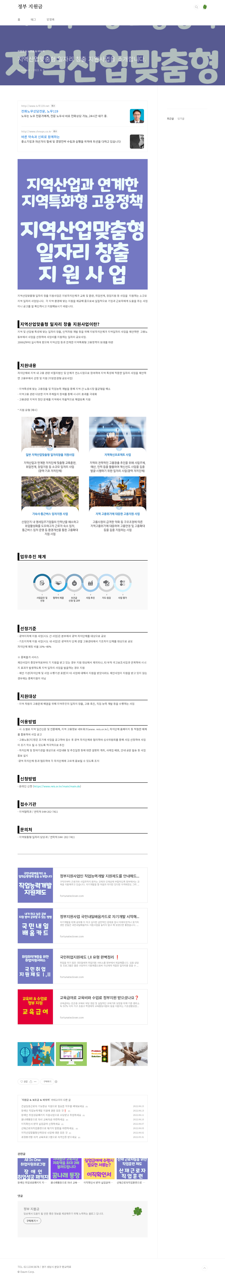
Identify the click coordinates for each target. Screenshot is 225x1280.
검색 (196, 7)
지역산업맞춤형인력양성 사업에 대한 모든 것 (44, 1132)
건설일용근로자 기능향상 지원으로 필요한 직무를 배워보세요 (52, 1106)
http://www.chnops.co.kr (36, 131)
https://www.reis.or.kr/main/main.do (57, 786)
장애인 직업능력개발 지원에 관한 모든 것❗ (44, 1110)
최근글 (170, 118)
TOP (204, 1268)
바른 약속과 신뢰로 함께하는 (40, 137)
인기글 (181, 118)
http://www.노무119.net (35, 105)
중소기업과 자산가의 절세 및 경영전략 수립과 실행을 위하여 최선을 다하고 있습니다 (71, 141)
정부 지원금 (30, 6)
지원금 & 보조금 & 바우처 (36, 1100)
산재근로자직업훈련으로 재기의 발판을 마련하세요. (47, 1128)
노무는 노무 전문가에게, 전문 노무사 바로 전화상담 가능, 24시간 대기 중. (64, 116)
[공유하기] (31, 1081)
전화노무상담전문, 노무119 (39, 111)
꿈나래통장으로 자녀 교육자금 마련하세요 (43, 1119)
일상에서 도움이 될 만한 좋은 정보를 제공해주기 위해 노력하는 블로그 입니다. (64, 1213)
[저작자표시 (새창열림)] (55, 1081)
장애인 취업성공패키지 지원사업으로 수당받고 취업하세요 (51, 1115)
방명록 (50, 19)
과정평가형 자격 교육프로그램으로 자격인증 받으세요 (49, 1137)
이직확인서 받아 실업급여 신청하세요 (40, 1124)
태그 (33, 19)
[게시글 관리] (35, 1081)
